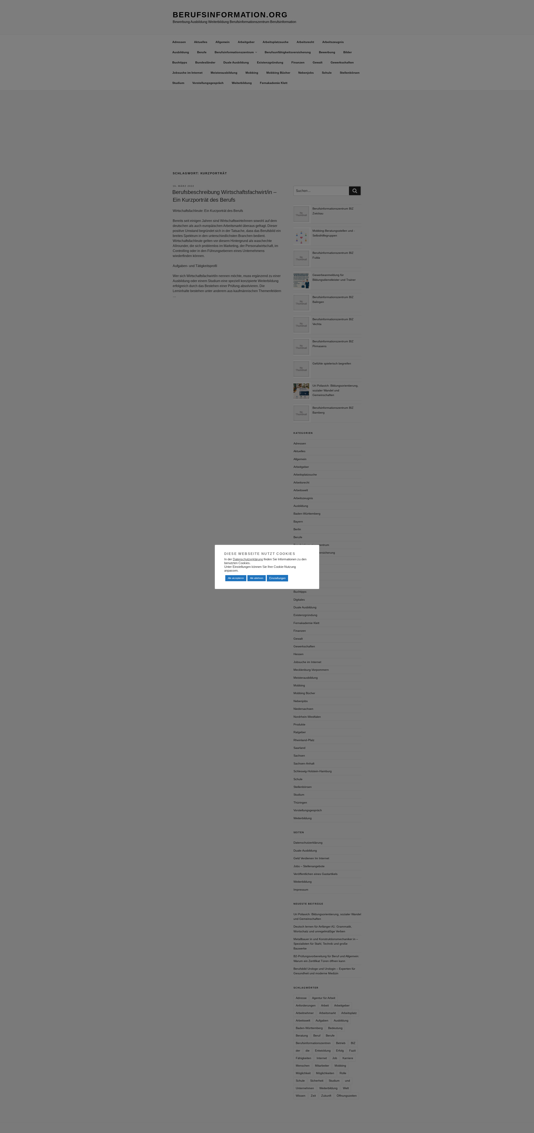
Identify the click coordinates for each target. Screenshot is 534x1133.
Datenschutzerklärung (248, 559)
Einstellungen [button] (277, 578)
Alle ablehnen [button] (256, 578)
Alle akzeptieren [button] (236, 578)
